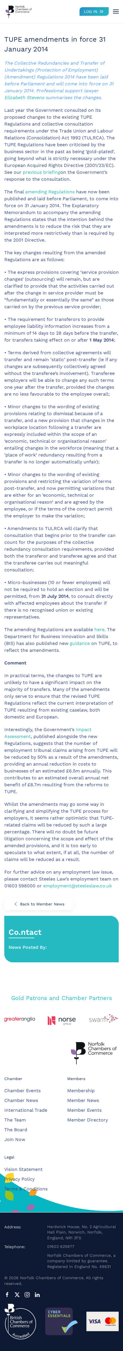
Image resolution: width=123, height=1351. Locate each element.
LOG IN (90, 11)
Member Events (84, 1110)
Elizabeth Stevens (24, 97)
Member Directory (87, 1120)
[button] (116, 11)
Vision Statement (23, 1169)
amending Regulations (50, 191)
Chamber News (21, 1100)
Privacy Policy (19, 1179)
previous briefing (41, 172)
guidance (80, 643)
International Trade (25, 1110)
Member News (83, 1100)
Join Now (14, 1139)
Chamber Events (22, 1090)
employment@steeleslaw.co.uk (77, 886)
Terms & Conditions (25, 1189)
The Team (15, 1120)
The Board (15, 1129)
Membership (81, 1090)
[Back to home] (18, 11)
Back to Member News (42, 904)
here (99, 629)
